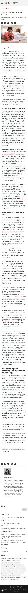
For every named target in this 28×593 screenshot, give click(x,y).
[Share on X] (5, 23)
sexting (13, 575)
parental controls (22, 571)
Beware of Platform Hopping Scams (10, 523)
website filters (12, 579)
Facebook (13, 566)
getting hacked (15, 153)
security (9, 575)
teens (25, 577)
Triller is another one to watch (15, 300)
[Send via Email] (15, 23)
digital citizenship (4, 564)
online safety (15, 571)
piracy (7, 573)
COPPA (8, 560)
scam (23, 573)
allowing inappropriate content (10, 155)
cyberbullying (4, 562)
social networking (11, 577)
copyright (13, 560)
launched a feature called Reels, (13, 319)
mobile (2, 571)
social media (3, 577)
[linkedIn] (8, 23)
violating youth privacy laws (18, 151)
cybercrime (10, 562)
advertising (3, 558)
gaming (17, 566)
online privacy (8, 571)
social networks (19, 577)
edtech (2, 566)
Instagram (23, 566)
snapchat (18, 575)
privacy (11, 573)
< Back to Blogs (5, 8)
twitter (7, 579)
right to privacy (17, 573)
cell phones (3, 560)
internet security (12, 569)
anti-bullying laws (10, 558)
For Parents (20, 17)
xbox (17, 579)
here (22, 429)
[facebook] (2, 23)
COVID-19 (19, 560)
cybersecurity (17, 562)
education (8, 566)
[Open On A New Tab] (14, 471)
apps (20, 558)
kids (17, 569)
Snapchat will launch (7, 321)
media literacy (22, 569)
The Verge (12, 227)
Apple (17, 558)
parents (3, 573)
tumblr (2, 579)
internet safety (4, 569)
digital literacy (12, 564)
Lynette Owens (6, 17)
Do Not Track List (20, 564)
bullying (24, 558)
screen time (3, 575)
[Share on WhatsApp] (12, 23)
